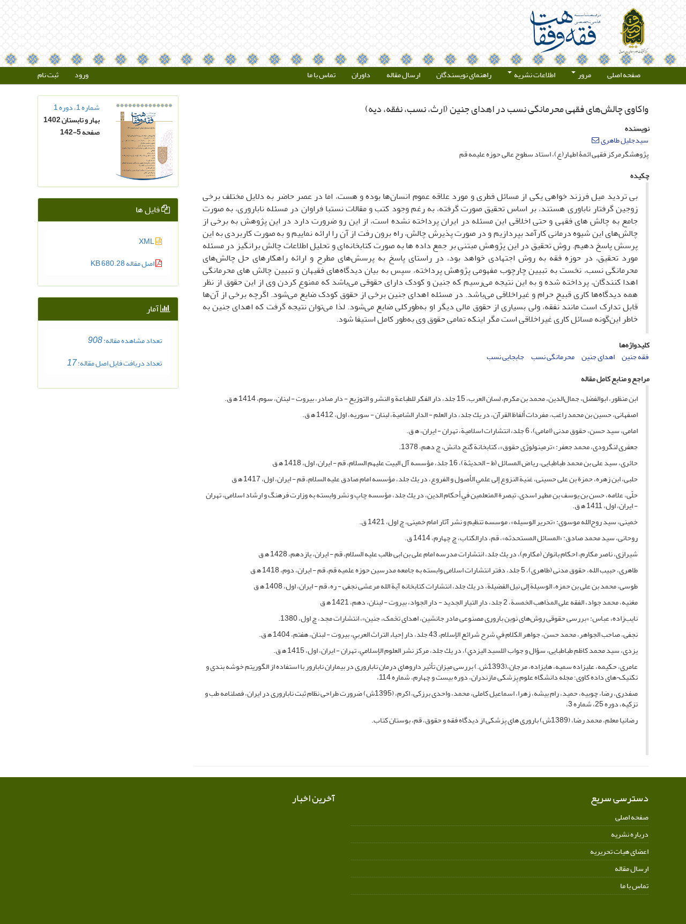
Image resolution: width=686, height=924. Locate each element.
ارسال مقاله (403, 75)
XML (147, 241)
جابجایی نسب (505, 356)
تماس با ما (321, 75)
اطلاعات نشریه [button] (534, 75)
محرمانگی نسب (553, 356)
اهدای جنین (598, 356)
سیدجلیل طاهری (624, 140)
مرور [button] (584, 75)
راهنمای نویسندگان (463, 75)
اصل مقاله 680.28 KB (123, 263)
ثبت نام (48, 75)
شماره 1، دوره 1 (77, 107)
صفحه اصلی (623, 75)
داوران (361, 75)
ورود (81, 75)
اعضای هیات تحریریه (619, 851)
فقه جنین (635, 356)
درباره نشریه (629, 834)
